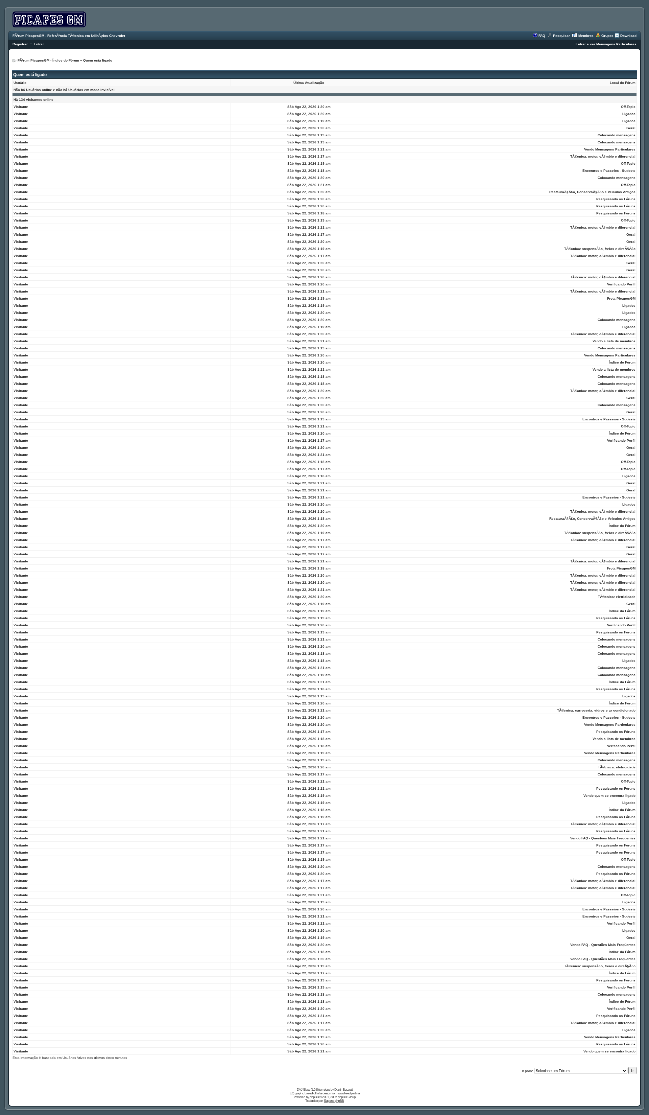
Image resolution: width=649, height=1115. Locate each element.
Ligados (628, 114)
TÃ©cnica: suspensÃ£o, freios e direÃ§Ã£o (599, 249)
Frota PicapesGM (621, 298)
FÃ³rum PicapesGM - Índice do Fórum (48, 60)
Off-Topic (628, 107)
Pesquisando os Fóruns (615, 199)
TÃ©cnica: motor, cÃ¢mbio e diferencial (602, 156)
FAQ (541, 36)
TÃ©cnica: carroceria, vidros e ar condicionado (596, 710)
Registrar (20, 44)
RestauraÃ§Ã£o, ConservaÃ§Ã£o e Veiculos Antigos (592, 192)
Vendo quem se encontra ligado (609, 795)
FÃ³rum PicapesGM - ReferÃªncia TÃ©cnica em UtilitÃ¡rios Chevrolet (69, 36)
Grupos (607, 36)
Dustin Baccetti (343, 1089)
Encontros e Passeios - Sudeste (608, 170)
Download (628, 36)
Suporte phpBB (334, 1100)
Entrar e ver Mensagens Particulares (606, 44)
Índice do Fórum (622, 362)
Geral (630, 128)
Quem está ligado (97, 60)
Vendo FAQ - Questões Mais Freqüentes (602, 838)
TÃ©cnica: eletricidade (616, 597)
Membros (586, 36)
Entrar (39, 44)
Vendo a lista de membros (614, 341)
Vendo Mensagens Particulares (609, 149)
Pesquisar (561, 36)
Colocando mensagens (616, 135)
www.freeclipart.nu (349, 1093)
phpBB (314, 1097)
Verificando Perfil (621, 284)
